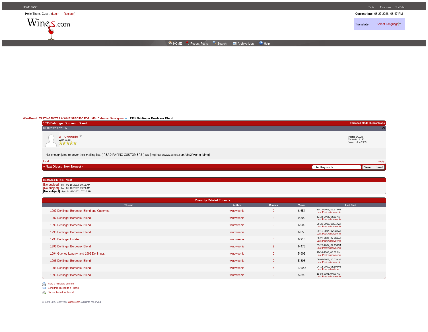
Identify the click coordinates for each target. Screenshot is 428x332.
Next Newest (72, 166)
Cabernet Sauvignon (110, 118)
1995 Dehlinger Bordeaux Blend (70, 275)
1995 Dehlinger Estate (64, 239)
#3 (383, 128)
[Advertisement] (214, 80)
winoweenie (68, 136)
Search (221, 43)
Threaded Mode (359, 123)
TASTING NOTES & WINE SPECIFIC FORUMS (67, 118)
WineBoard (30, 118)
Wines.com (74, 302)
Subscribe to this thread (61, 292)
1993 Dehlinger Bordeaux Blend (70, 268)
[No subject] (51, 184)
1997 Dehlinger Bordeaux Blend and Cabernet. (80, 210)
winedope (333, 269)
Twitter (372, 7)
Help (267, 43)
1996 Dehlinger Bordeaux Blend (70, 225)
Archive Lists (246, 43)
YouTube (400, 7)
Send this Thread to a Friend (63, 287)
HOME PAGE (30, 7)
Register (69, 13)
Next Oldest (54, 166)
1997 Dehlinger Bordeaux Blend (70, 218)
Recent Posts (199, 43)
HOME (177, 43)
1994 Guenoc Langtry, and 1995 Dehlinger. (77, 253)
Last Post (322, 212)
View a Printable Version (61, 283)
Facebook (385, 7)
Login (55, 13)
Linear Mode (377, 123)
